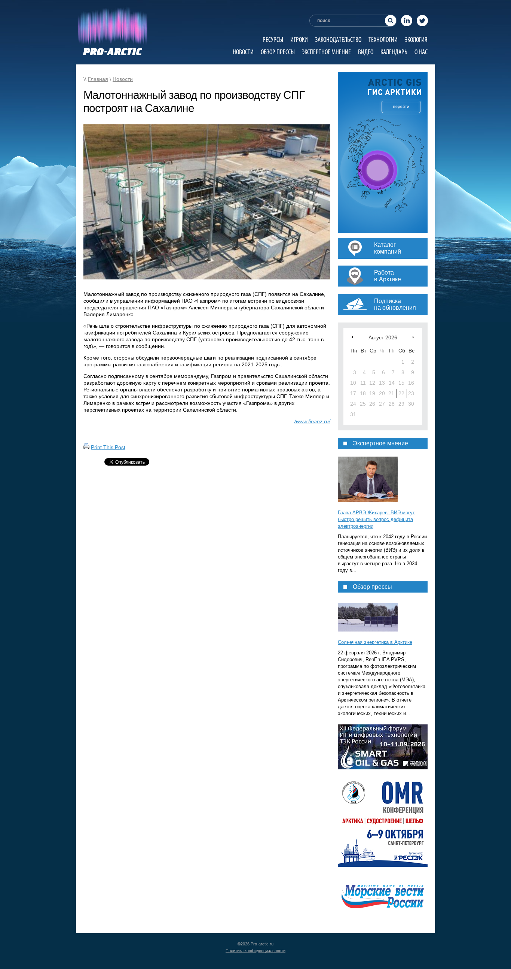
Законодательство (338, 39)
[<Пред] (352, 337)
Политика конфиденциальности (255, 950)
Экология (416, 39)
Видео (365, 52)
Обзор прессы (278, 52)
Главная (98, 79)
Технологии (383, 39)
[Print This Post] (86, 447)
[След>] (413, 337)
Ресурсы (273, 39)
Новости (243, 52)
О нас (421, 52)
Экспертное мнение (326, 52)
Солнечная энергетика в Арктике (375, 642)
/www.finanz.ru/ (312, 421)
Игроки (299, 39)
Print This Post (108, 447)
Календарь (393, 52)
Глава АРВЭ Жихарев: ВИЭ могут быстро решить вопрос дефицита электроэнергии (376, 519)
